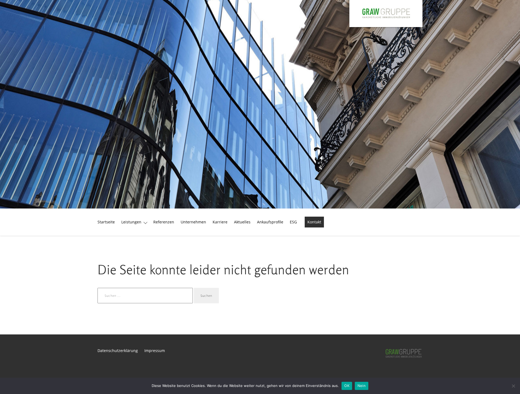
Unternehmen (193, 221)
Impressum (154, 350)
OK (346, 385)
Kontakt (314, 221)
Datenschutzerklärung (118, 350)
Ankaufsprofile (270, 221)
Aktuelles (242, 221)
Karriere (220, 221)
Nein (362, 385)
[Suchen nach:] (146, 295)
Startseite (106, 221)
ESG (293, 221)
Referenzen (163, 221)
